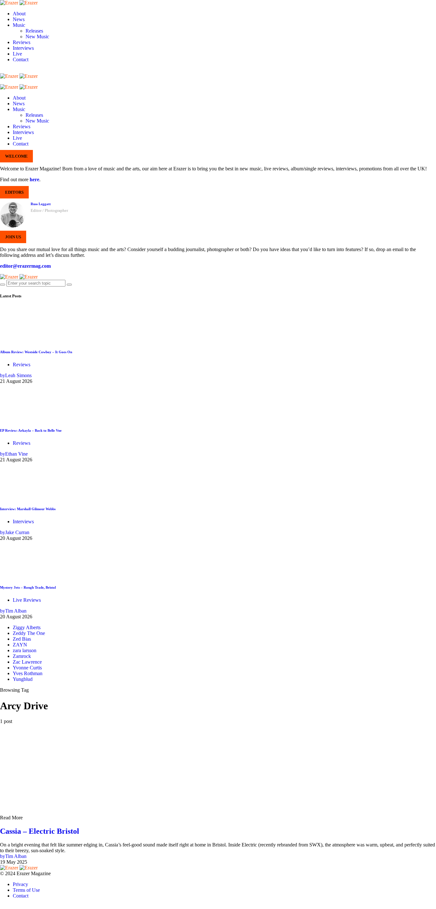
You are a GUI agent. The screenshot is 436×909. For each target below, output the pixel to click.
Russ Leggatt (41, 204)
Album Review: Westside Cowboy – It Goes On (36, 352)
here (34, 179)
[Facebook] (7, 70)
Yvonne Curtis (27, 667)
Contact (20, 59)
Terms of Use (26, 890)
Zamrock (22, 656)
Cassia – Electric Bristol (39, 831)
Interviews (23, 48)
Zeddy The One (29, 633)
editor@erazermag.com (25, 266)
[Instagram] (24, 70)
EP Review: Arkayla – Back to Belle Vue (31, 430)
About (19, 13)
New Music (37, 36)
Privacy (20, 884)
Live (17, 53)
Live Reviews (27, 600)
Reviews (21, 42)
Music (19, 25)
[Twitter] (41, 70)
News (19, 19)
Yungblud (23, 679)
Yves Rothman (27, 673)
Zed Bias (22, 639)
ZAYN (20, 644)
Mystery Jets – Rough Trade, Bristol (28, 587)
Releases (34, 31)
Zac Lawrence (27, 662)
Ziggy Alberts (27, 627)
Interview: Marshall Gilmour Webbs (28, 509)
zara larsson (24, 650)
